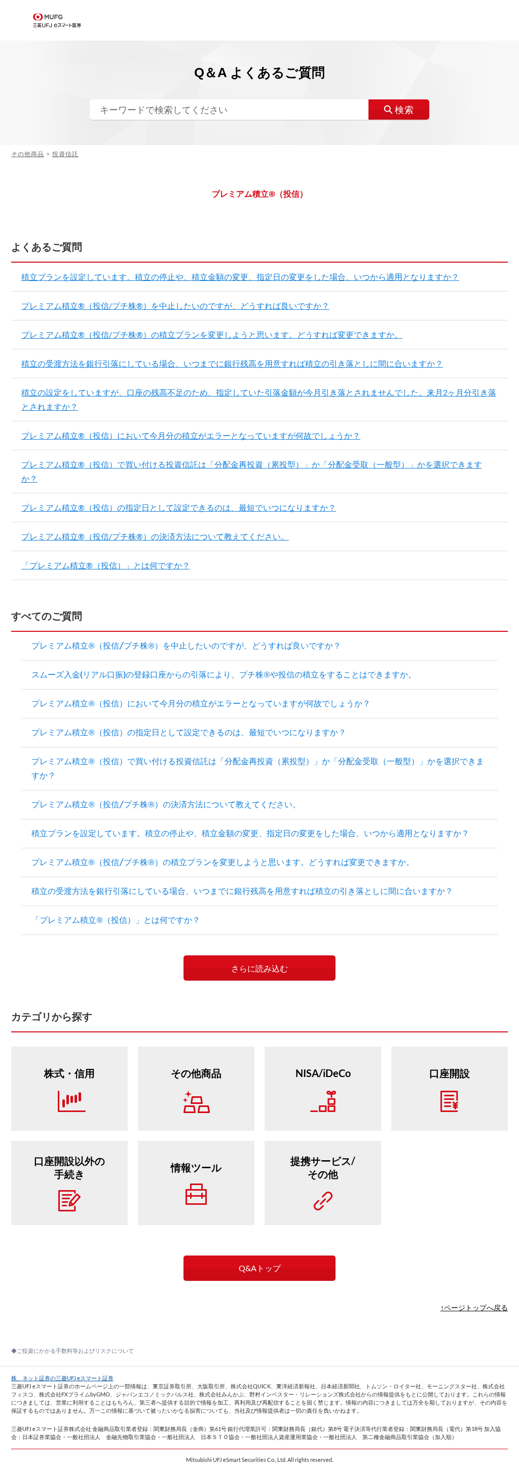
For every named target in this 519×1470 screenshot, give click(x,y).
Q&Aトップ (260, 1268)
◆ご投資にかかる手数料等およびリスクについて (72, 1350)
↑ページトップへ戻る (474, 1307)
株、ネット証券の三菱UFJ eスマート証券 (62, 1378)
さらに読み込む (259, 968)
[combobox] (259, 109)
